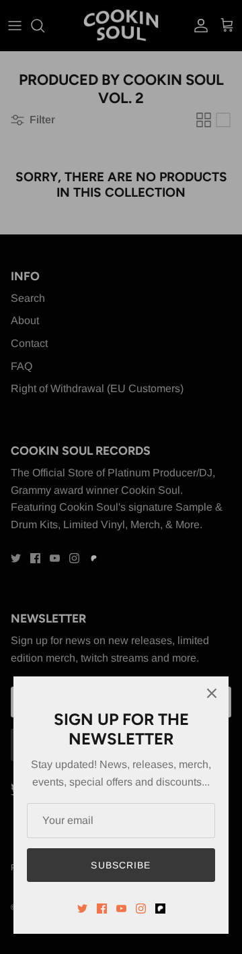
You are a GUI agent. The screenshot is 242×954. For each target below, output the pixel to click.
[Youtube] (121, 908)
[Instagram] (141, 908)
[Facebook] (102, 908)
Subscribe (121, 865)
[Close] (212, 693)
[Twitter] (82, 908)
